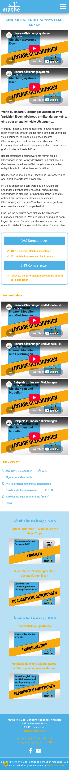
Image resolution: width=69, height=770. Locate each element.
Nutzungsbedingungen (28, 742)
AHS (44, 470)
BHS (50, 490)
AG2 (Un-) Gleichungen (18, 470)
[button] (6, 764)
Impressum (23, 738)
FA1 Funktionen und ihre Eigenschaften (28, 483)
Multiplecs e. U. (56, 765)
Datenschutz (42, 738)
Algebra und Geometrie (18, 477)
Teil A (8, 503)
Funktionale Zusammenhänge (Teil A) (27, 496)
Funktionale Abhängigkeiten (21, 490)
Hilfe (50, 742)
